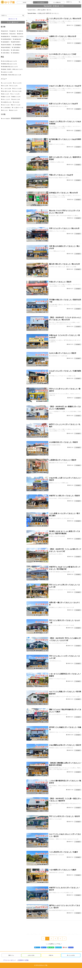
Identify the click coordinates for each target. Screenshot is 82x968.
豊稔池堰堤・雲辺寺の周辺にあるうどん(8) (11, 74)
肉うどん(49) (5, 85)
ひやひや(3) (16, 102)
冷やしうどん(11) (6, 99)
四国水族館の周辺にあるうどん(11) (10, 66)
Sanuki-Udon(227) (17, 118)
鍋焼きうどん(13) (16, 96)
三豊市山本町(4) (5, 50)
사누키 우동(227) (6, 118)
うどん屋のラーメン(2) (18, 107)
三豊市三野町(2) (5, 53)
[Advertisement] (53, 76)
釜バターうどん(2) (16, 105)
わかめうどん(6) (16, 99)
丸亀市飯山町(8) (17, 39)
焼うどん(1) (5, 110)
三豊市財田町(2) (15, 53)
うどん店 (40, 2)
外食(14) (51, 955)
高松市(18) (20, 33)
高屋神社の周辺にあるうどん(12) (9, 64)
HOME (24, 2)
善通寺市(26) (5, 33)
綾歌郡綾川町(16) (6, 36)
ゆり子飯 (9, 2)
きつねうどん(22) (17, 91)
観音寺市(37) (5, 31)
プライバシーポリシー (9, 960)
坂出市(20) (13, 33)
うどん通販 (56, 2)
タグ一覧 (15, 19)
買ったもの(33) (71, 955)
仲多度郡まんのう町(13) (18, 36)
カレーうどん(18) (15, 94)
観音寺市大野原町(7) (6, 44)
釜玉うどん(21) (5, 94)
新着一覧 (10, 19)
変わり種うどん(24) (6, 91)
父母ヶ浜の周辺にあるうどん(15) (9, 61)
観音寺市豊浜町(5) (6, 47)
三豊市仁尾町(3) (15, 50)
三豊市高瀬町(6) (17, 44)
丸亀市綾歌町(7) (5, 42)
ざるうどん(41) (14, 85)
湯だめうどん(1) (13, 110)
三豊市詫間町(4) (16, 47)
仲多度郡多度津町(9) (6, 39)
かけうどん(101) (17, 83)
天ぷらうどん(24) (17, 88)
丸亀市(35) (13, 31)
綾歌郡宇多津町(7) (16, 42)
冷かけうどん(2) (5, 105)
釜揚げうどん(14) (6, 96)
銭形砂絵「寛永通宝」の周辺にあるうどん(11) (12, 69)
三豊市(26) (20, 31)
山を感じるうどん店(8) (7, 72)
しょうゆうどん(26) (6, 88)
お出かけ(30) (31, 955)
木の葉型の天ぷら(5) (6, 102)
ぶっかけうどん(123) (7, 83)
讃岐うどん (11, 955)
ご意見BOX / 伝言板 (23, 960)
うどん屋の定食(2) (6, 107)
